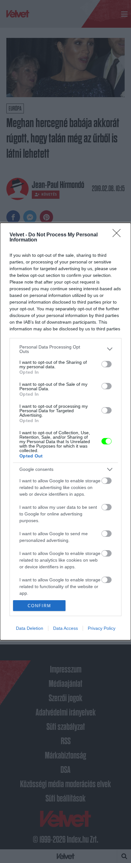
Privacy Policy (101, 628)
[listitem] (65, 349)
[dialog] (65, 432)
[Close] (119, 235)
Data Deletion (29, 628)
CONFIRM (39, 605)
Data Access (65, 628)
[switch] (106, 364)
